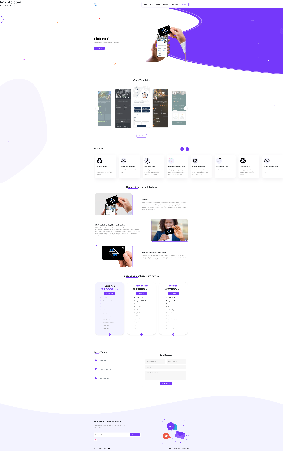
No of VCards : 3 (107, 298)
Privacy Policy (185, 448)
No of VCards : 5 (138, 298)
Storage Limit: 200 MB (109, 301)
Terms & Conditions (174, 448)
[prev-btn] (97, 108)
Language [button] (174, 4)
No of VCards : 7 (170, 298)
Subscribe (135, 435)
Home (145, 4)
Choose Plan (109, 293)
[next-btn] (185, 108)
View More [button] (141, 136)
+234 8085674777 (105, 378)
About (151, 4)
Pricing (158, 4)
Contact (165, 4)
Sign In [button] (184, 4)
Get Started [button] (99, 48)
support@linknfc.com (105, 369)
